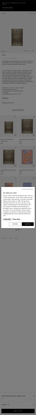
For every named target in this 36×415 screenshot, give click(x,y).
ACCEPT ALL (28, 224)
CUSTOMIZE (15, 224)
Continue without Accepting (27, 189)
